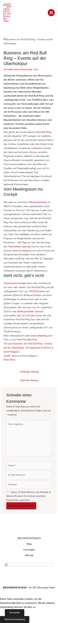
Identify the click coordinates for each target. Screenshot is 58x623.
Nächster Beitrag (29, 380)
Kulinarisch (37, 148)
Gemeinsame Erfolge (15, 283)
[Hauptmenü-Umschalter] (51, 12)
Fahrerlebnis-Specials (19, 246)
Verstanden (14, 612)
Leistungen (29, 549)
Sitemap (29, 555)
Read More (9, 359)
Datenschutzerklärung (15, 619)
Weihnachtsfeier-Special (30, 311)
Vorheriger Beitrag (29, 371)
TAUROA (34, 291)
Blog (29, 544)
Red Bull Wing (43, 132)
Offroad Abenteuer (37, 202)
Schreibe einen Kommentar (18, 69)
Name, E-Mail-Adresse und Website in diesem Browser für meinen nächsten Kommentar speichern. (28, 496)
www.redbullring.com (42, 335)
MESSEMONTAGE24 (29, 538)
